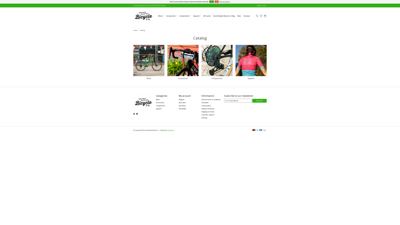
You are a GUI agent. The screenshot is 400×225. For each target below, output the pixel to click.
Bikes (149, 78)
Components (216, 78)
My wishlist (182, 109)
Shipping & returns (207, 112)
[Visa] (257, 130)
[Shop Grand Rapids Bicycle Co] (143, 16)
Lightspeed (170, 130)
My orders (182, 102)
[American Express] (260, 130)
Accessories (183, 78)
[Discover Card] (264, 130)
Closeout (246, 16)
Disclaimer (205, 102)
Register (182, 99)
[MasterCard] (253, 130)
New (239, 16)
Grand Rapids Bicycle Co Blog (224, 16)
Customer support (207, 115)
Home (135, 30)
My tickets (182, 106)
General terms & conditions (211, 99)
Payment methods (207, 109)
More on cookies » (224, 1)
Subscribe (259, 101)
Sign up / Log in (261, 5)
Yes (212, 1)
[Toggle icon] (257, 16)
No (217, 1)
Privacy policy (206, 106)
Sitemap (204, 118)
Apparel (251, 78)
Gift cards (207, 16)
